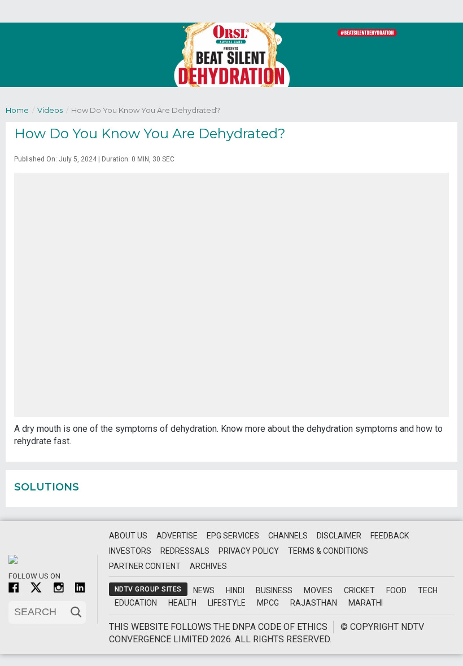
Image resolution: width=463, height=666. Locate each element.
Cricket (359, 590)
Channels (288, 535)
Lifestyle (227, 602)
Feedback (389, 535)
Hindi (235, 590)
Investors (130, 550)
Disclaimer (339, 535)
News (204, 590)
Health (182, 602)
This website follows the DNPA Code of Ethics (218, 626)
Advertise (177, 535)
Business (274, 590)
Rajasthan (313, 602)
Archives (208, 566)
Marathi (365, 602)
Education (136, 602)
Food (396, 590)
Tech (428, 590)
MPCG (268, 602)
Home (20, 110)
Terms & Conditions (328, 550)
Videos (52, 110)
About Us (128, 535)
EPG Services (233, 535)
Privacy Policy (249, 550)
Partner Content (145, 566)
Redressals (184, 550)
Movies (318, 590)
